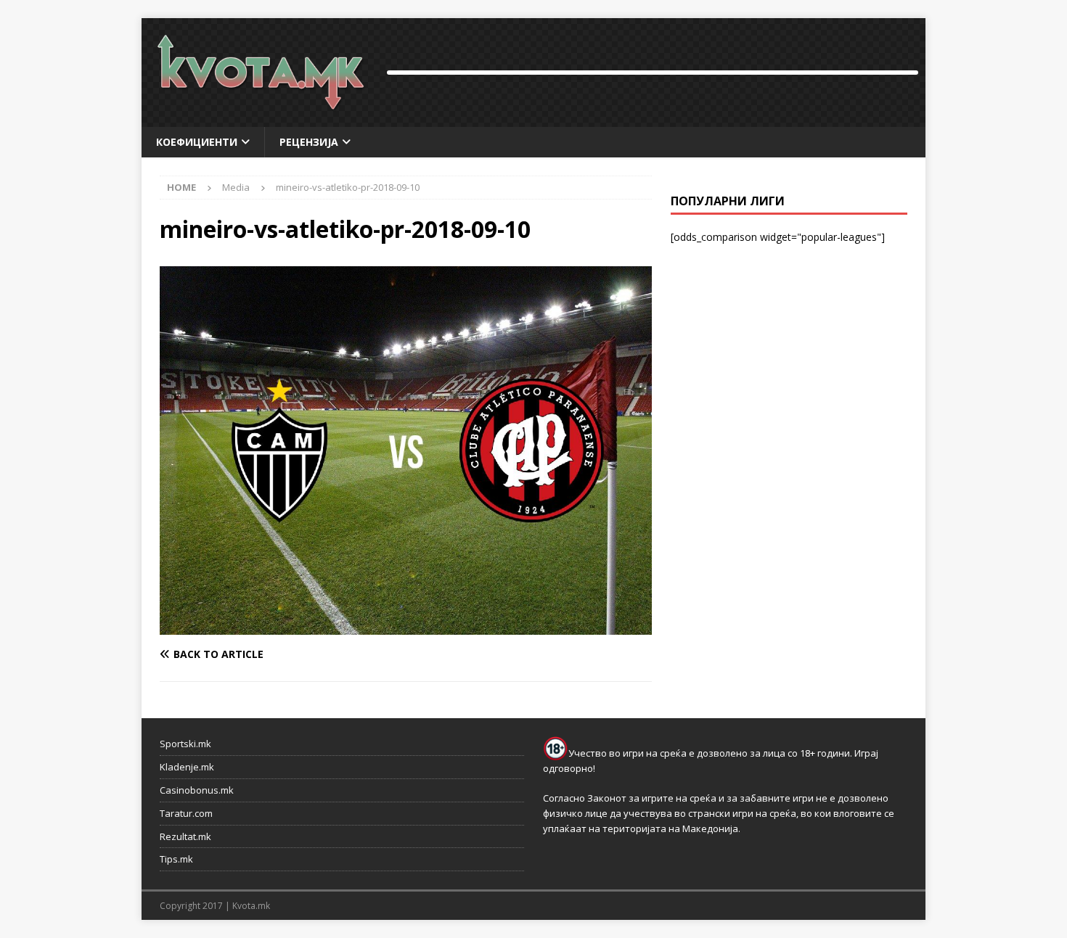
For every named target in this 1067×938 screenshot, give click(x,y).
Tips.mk (176, 858)
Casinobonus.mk (197, 790)
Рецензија (308, 142)
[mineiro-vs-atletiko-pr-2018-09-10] (406, 626)
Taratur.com (186, 813)
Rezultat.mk (185, 836)
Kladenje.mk (187, 766)
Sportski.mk (185, 743)
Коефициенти (196, 142)
